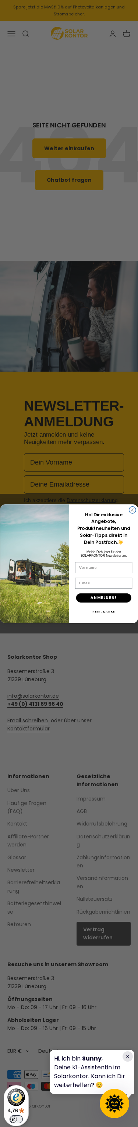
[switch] (16, 1119)
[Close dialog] (132, 509)
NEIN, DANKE (103, 612)
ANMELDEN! (104, 597)
